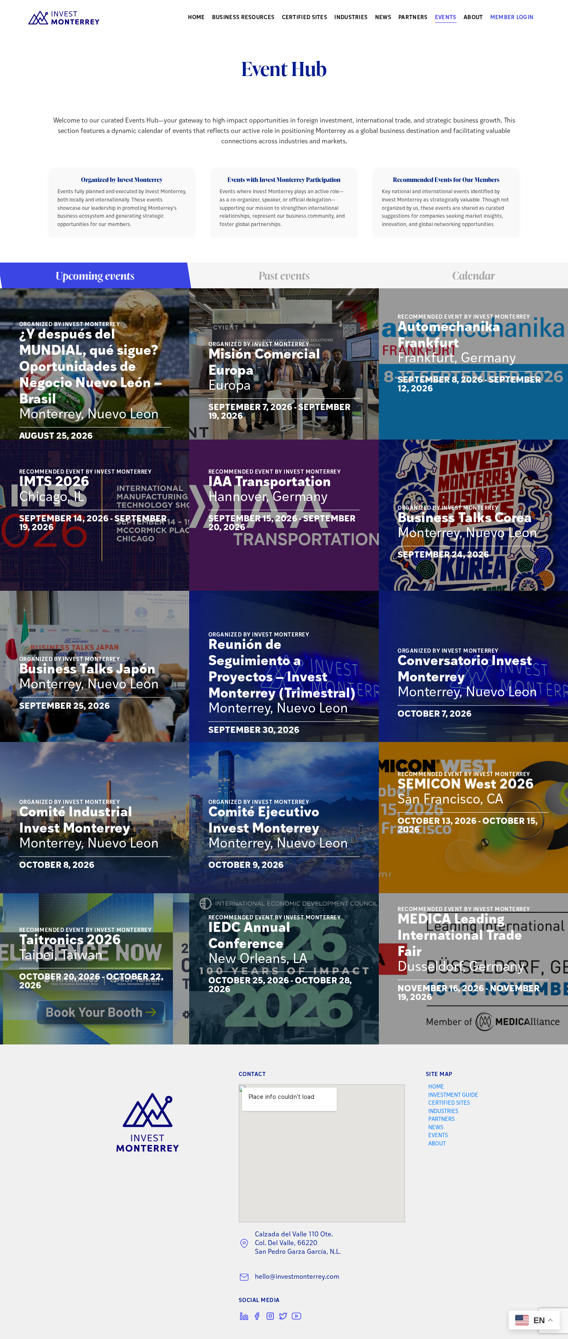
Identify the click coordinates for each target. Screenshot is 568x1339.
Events (446, 17)
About (473, 17)
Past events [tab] (284, 275)
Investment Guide (453, 1095)
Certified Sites (305, 17)
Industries (351, 17)
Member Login (512, 17)
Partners (412, 17)
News (383, 17)
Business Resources (243, 17)
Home (196, 17)
